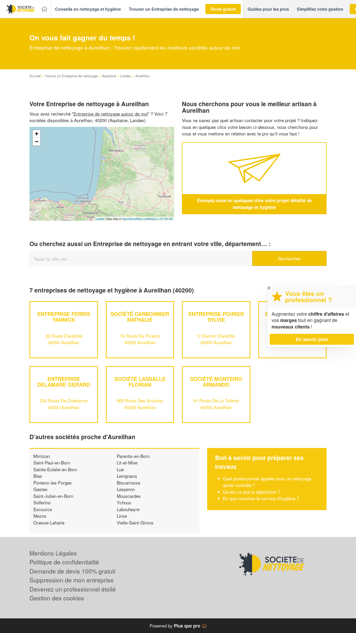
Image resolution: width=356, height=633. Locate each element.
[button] (88, 9)
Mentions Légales (53, 553)
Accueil (35, 75)
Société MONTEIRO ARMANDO (216, 381)
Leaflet (100, 219)
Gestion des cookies (56, 598)
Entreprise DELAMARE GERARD (63, 381)
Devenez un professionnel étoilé (72, 589)
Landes (125, 75)
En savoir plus (312, 339)
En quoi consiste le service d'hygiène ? (261, 498)
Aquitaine (109, 75)
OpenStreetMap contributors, (140, 219)
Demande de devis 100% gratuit (72, 571)
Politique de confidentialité (64, 562)
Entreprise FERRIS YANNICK (63, 316)
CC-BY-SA (166, 219)
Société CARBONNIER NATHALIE (140, 316)
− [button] (36, 141)
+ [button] (36, 133)
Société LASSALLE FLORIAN (139, 381)
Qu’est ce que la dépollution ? (252, 491)
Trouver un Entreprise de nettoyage (71, 75)
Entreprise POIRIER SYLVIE (216, 316)
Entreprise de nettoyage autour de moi (110, 113)
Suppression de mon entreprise (71, 580)
